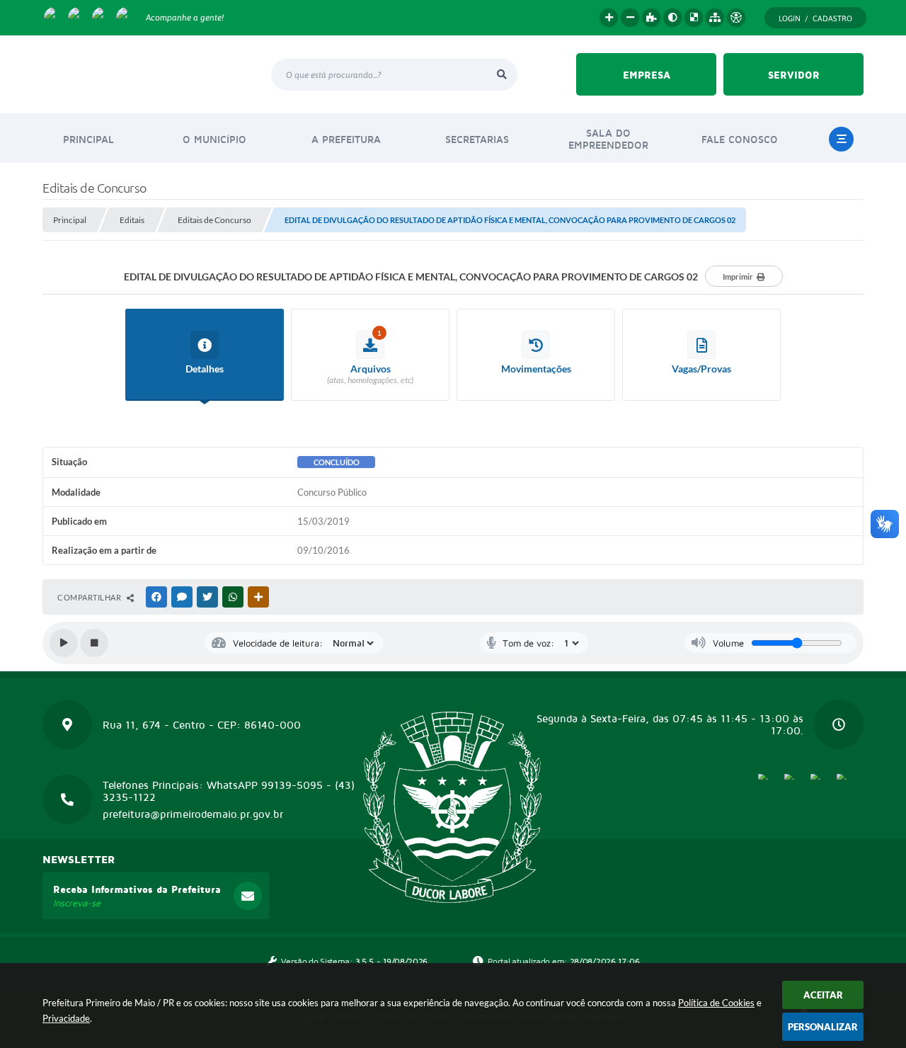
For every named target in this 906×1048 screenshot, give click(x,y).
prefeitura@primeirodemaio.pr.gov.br (193, 814)
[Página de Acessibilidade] (736, 17)
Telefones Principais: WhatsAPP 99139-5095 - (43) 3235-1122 (229, 791)
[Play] (64, 643)
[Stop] (94, 643)
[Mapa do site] (715, 17)
